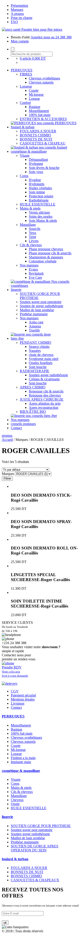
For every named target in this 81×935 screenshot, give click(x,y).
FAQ (14, 22)
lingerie (16, 290)
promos (7, 435)
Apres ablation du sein (45, 403)
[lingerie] (18, 334)
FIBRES (26, 74)
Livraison (17, 703)
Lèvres (33, 241)
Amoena (35, 326)
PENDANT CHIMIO (35, 342)
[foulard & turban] (25, 147)
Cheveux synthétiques (44, 78)
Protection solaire (41, 196)
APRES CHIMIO (32, 387)
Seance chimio (39, 346)
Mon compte (20, 41)
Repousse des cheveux (45, 395)
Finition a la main (23, 758)
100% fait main (39, 115)
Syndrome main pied (43, 359)
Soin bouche (38, 367)
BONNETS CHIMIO (35, 135)
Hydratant (36, 164)
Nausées (35, 351)
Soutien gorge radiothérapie (48, 375)
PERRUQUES (21, 70)
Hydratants (36, 184)
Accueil (7, 440)
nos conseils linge (38, 334)
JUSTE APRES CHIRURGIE (41, 399)
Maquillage (28, 225)
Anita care (36, 322)
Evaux (33, 269)
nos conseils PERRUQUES (56, 123)
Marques (17, 10)
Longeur (26, 86)
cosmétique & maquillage (29, 151)
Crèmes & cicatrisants (44, 379)
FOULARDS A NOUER (38, 131)
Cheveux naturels (41, 82)
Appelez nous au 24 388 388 (51, 37)
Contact (16, 428)
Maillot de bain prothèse (37, 310)
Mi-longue (36, 94)
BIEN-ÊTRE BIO (33, 412)
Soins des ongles (40, 216)
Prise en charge (21, 18)
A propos (17, 14)
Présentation (19, 5)
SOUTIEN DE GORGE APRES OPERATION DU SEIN (34, 848)
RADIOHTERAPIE (34, 371)
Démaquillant (38, 159)
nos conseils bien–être (41, 416)
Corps (24, 176)
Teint (32, 237)
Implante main (21, 762)
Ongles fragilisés (40, 363)
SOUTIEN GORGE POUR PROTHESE (41, 826)
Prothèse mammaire (34, 314)
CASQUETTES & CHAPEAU (42, 143)
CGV (15, 691)
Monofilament (39, 111)
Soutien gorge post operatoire (40, 302)
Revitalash (36, 273)
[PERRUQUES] (24, 123)
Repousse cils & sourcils (46, 391)
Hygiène (35, 180)
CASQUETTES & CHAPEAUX (35, 880)
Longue (34, 99)
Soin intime (37, 192)
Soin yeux (36, 172)
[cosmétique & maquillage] (31, 281)
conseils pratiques (23, 424)
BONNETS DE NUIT (36, 139)
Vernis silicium (39, 212)
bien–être (17, 338)
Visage (24, 155)
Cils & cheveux (31, 245)
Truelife (34, 330)
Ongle (15, 804)
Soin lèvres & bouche (44, 168)
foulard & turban (22, 127)
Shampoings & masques (46, 257)
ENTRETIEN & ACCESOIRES (43, 119)
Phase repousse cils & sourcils (50, 253)
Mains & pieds (30, 208)
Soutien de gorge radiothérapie (41, 306)
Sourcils (34, 229)
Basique (34, 107)
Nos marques (29, 265)
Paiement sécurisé (23, 695)
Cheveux (17, 800)
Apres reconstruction (43, 407)
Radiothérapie (39, 200)
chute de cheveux (41, 355)
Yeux (32, 233)
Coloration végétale (42, 261)
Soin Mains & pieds (43, 220)
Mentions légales (23, 699)
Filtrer (7, 478)
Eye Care (35, 277)
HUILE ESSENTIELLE (37, 204)
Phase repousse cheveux (46, 249)
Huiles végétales (40, 188)
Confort (25, 103)
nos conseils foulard (53, 147)
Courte (33, 90)
